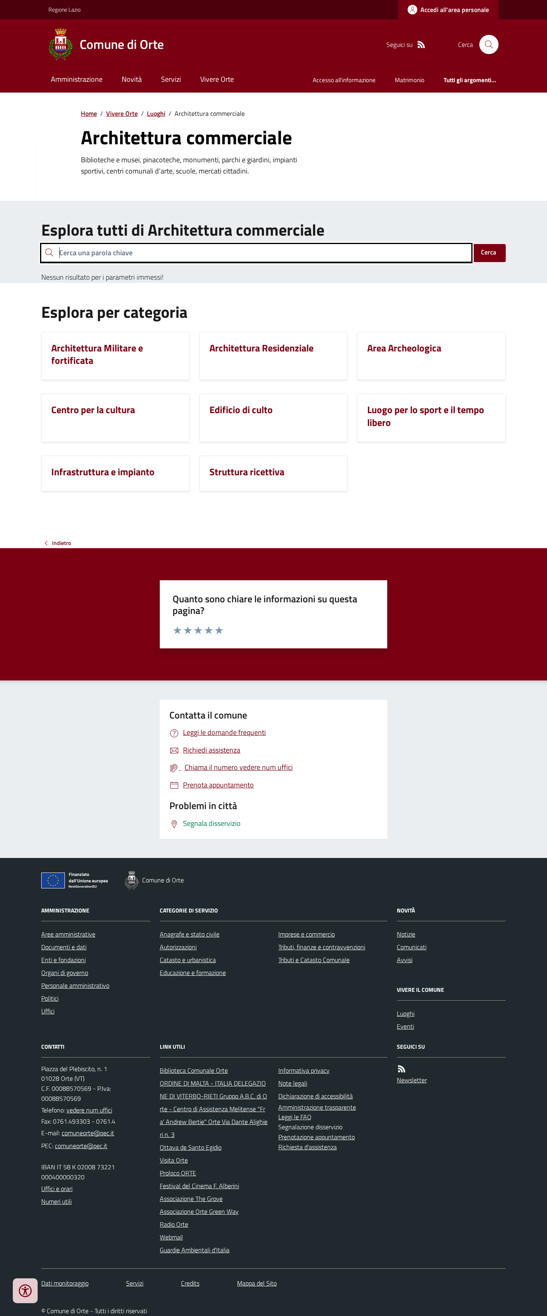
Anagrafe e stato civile (189, 934)
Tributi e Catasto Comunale (314, 960)
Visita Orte (174, 1160)
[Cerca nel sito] (486, 44)
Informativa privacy (304, 1070)
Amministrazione (77, 79)
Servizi (171, 79)
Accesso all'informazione (344, 80)
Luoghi (156, 113)
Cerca (488, 252)
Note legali (292, 1083)
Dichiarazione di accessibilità (315, 1096)
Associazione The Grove (191, 1198)
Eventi (405, 1026)
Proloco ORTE (178, 1173)
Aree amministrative (68, 934)
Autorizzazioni (178, 947)
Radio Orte (174, 1224)
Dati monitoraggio (64, 1283)
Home (89, 113)
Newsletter (412, 1080)
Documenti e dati (63, 947)
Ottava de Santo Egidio (190, 1147)
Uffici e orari (56, 1188)
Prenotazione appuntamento (316, 1137)
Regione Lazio (64, 9)
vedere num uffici (89, 1110)
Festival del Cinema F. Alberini (199, 1186)
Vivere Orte (217, 79)
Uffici (47, 1011)
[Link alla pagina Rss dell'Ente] (401, 1069)
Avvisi (404, 960)
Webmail (171, 1237)
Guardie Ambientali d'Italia (194, 1250)
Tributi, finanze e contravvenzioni (321, 947)
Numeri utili (56, 1201)
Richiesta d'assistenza (307, 1147)
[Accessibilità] (25, 1290)
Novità (132, 79)
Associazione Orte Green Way (199, 1211)
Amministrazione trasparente (317, 1107)
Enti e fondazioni (63, 960)
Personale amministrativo (75, 985)
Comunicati (411, 947)
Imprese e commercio (306, 934)
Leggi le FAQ (295, 1117)
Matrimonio (409, 80)
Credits (190, 1283)
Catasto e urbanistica (188, 960)
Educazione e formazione (193, 972)
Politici (49, 998)
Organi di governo (64, 972)
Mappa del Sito (257, 1283)
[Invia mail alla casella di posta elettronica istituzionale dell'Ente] (88, 1132)
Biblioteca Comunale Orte (194, 1070)
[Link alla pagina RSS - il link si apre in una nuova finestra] (421, 45)
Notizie (406, 934)
